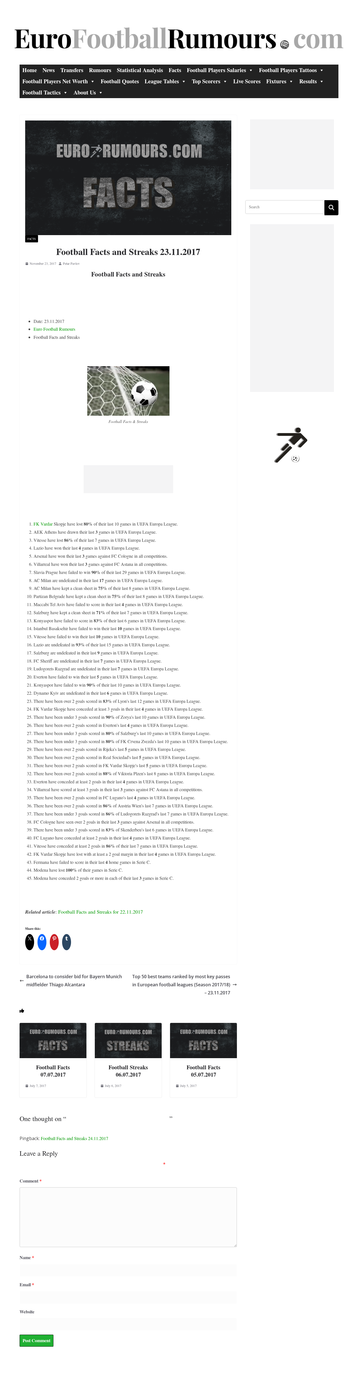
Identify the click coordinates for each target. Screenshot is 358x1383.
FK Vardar (43, 524)
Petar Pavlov (71, 263)
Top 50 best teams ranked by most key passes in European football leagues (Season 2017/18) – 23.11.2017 (181, 984)
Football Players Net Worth (55, 81)
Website (27, 1311)
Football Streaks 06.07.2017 (128, 1071)
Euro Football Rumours (54, 329)
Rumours (100, 70)
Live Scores (247, 81)
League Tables (162, 81)
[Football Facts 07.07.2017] (53, 1027)
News (49, 70)
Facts (175, 70)
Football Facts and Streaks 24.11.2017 (74, 1138)
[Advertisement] (128, 479)
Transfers (71, 70)
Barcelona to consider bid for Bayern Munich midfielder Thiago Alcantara (74, 980)
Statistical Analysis (140, 70)
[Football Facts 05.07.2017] (203, 1027)
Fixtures (276, 81)
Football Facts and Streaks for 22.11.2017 (100, 911)
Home (29, 70)
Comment (31, 1181)
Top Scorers (206, 81)
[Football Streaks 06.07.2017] (128, 1027)
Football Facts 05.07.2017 (203, 1071)
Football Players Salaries (216, 70)
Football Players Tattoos (288, 70)
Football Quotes (120, 81)
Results (308, 81)
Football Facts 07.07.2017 (53, 1071)
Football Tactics (41, 92)
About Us (85, 92)
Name (27, 1257)
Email (27, 1284)
